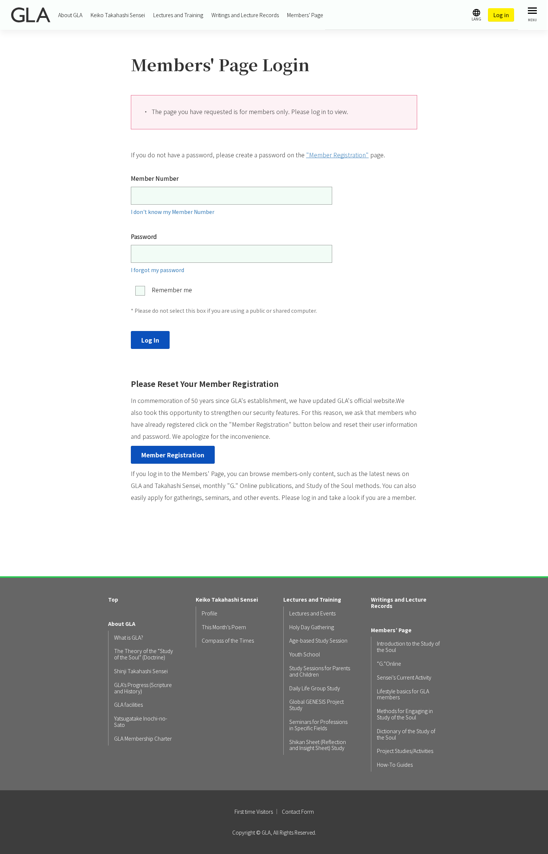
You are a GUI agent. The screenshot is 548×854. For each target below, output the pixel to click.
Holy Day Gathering (311, 627)
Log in (501, 15)
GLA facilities (128, 705)
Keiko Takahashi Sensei (118, 15)
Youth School (304, 654)
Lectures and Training (178, 15)
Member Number (155, 178)
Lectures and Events (312, 613)
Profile (209, 613)
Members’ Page (305, 15)
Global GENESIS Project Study (316, 705)
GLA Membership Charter (143, 738)
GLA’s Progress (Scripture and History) (143, 688)
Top (113, 599)
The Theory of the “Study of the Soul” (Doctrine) (143, 654)
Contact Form (298, 811)
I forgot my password (157, 270)
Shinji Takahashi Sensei (141, 671)
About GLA (70, 15)
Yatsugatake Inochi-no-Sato (140, 721)
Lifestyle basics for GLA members (403, 694)
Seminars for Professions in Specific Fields (318, 725)
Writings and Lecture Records (245, 15)
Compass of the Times (228, 640)
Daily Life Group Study (314, 688)
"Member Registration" (337, 154)
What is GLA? (128, 637)
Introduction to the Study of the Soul (408, 646)
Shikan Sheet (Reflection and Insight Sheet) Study (317, 745)
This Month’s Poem (224, 627)
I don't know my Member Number (172, 211)
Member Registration (172, 454)
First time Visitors (253, 811)
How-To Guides (395, 765)
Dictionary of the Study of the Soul (406, 734)
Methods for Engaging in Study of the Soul (405, 714)
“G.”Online (389, 664)
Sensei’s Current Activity (404, 677)
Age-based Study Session (318, 640)
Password (144, 236)
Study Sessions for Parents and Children (319, 671)
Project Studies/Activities (405, 751)
